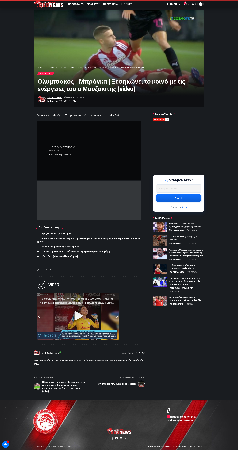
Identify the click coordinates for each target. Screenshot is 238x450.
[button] (143, 4)
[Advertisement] (89, 200)
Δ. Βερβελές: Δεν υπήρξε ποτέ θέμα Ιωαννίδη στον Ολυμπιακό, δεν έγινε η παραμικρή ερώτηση (186, 281)
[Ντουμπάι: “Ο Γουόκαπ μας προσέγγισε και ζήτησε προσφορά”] (160, 227)
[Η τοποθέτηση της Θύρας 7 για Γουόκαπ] (160, 240)
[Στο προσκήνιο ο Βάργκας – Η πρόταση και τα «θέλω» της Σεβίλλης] (160, 301)
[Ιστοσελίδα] (136, 353)
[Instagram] (179, 4)
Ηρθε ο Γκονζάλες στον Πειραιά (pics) (59, 256)
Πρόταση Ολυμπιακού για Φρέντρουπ (59, 246)
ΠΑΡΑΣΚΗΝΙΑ (177, 243)
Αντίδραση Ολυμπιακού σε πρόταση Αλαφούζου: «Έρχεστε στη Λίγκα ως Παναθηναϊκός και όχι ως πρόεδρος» (186, 253)
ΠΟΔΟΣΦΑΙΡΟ (46, 73)
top (49, 269)
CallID (184, 207)
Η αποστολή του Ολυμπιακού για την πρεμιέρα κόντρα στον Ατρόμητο (76, 251)
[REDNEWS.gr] (49, 4)
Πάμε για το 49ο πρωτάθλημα (55, 233)
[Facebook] (167, 4)
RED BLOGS (175, 288)
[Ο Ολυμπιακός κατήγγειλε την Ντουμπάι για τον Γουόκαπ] (160, 269)
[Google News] (175, 4)
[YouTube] (171, 4)
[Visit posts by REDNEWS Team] (42, 99)
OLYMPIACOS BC (177, 230)
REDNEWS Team (54, 97)
